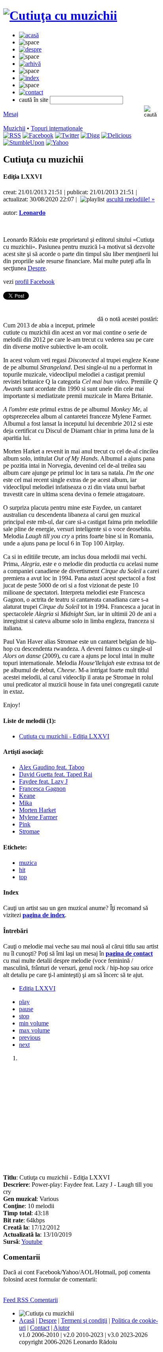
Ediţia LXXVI (37, 988)
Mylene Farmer (38, 817)
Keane (27, 795)
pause (26, 1009)
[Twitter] (67, 135)
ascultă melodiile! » (130, 199)
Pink (24, 824)
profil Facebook (35, 281)
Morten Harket (37, 810)
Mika (25, 802)
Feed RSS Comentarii (30, 1300)
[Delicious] (116, 135)
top (23, 877)
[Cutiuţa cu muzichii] (60, 15)
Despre (36, 268)
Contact (39, 1327)
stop (24, 1016)
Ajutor (61, 1327)
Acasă (26, 1320)
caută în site (33, 99)
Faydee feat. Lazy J (43, 781)
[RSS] (12, 135)
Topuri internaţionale (57, 128)
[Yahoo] (57, 142)
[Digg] (90, 135)
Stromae (29, 831)
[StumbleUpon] (23, 142)
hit (22, 869)
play (24, 1001)
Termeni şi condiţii (84, 1320)
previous (29, 1037)
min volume (34, 1023)
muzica (28, 862)
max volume (34, 1030)
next (24, 1044)
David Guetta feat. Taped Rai (55, 774)
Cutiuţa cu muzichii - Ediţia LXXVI (64, 736)
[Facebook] (38, 135)
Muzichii (14, 128)
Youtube (31, 1241)
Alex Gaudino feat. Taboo (51, 767)
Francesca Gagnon (42, 788)
